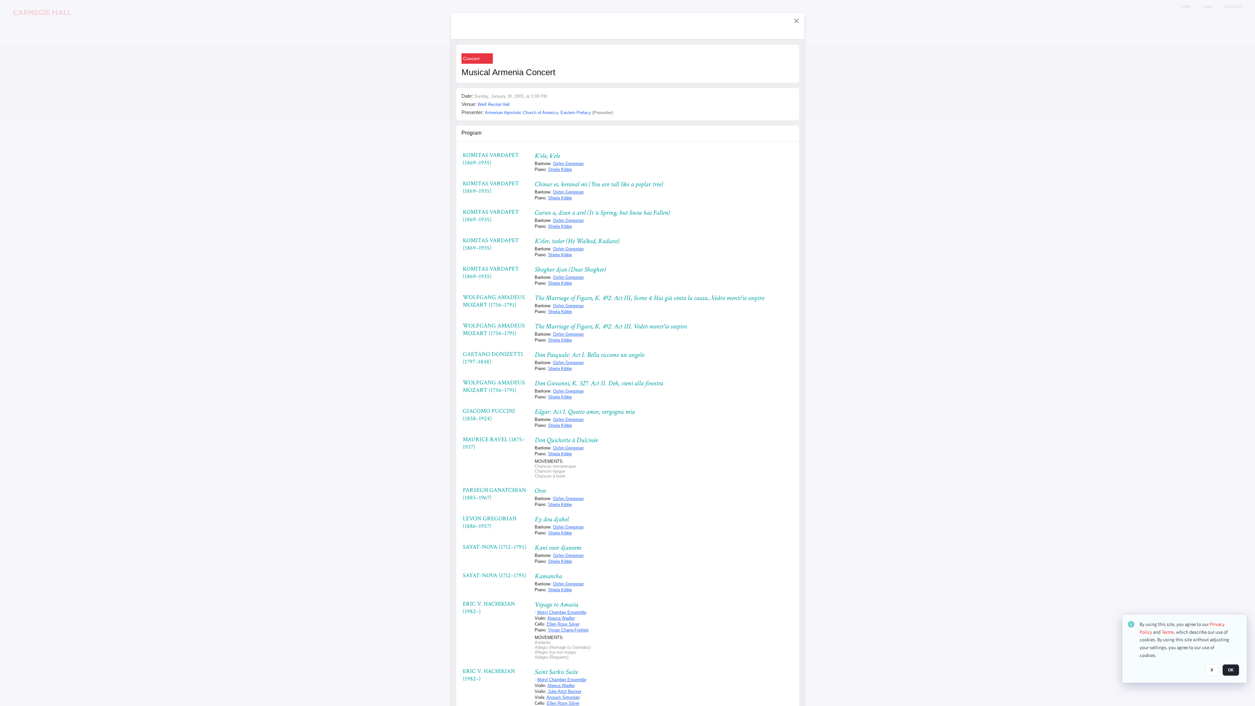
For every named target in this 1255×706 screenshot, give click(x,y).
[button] (796, 21)
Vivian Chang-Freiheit (568, 630)
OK (1231, 670)
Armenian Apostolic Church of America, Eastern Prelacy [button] (538, 112)
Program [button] (471, 133)
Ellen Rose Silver (563, 624)
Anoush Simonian (563, 697)
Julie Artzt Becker (564, 691)
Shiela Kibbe (560, 169)
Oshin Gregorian (568, 163)
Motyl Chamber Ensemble (561, 612)
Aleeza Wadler (561, 618)
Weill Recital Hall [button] (493, 104)
